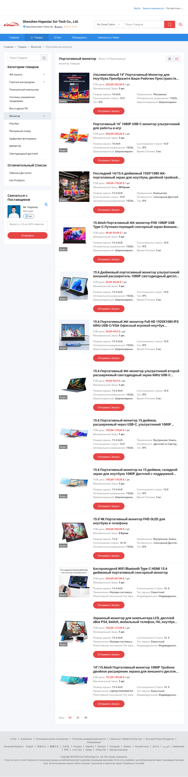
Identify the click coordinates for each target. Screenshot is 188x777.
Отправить (27, 235)
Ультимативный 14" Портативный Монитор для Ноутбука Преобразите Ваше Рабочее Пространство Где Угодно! (135, 78)
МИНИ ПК (15, 146)
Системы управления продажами (22, 99)
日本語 (66, 746)
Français (77, 746)
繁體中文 (54, 746)
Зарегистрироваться (153, 8)
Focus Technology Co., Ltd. (90, 756)
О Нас (57, 37)
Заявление (26, 738)
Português (114, 746)
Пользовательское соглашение (52, 738)
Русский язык (142, 746)
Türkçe (88, 749)
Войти (137, 8)
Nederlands (178, 746)
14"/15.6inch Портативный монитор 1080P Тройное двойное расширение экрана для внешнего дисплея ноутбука (135, 671)
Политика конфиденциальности (89, 738)
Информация (94, 742)
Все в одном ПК (18, 108)
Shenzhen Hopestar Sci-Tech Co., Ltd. (51, 21)
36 (77, 717)
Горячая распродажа (22, 82)
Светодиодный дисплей (23, 153)
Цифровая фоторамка (22, 138)
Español (90, 746)
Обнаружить (79, 37)
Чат (30, 216)
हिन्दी (66, 749)
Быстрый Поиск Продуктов (160, 738)
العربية (166, 746)
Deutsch (101, 746)
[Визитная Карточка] (46, 203)
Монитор (14, 116)
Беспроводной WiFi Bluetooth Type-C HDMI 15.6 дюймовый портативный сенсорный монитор (130, 571)
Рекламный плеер (20, 131)
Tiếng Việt (101, 749)
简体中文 (41, 746)
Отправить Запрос (109, 111)
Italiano (127, 746)
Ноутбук (14, 123)
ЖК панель (15, 74)
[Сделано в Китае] (27, 7)
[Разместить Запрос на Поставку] (180, 24)
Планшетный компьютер (24, 89)
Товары (38, 37)
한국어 (156, 746)
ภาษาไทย (77, 749)
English (29, 746)
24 (69, 717)
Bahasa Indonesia (119, 749)
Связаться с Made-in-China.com (126, 738)
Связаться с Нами (108, 37)
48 (85, 717)
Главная (14, 37)
